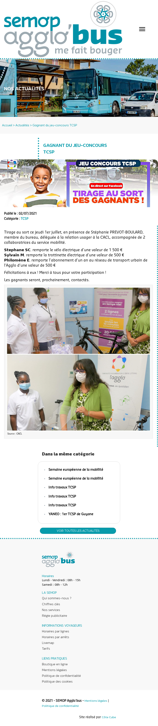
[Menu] (142, 29)
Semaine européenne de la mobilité (76, 469)
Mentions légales (96, 700)
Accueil (7, 125)
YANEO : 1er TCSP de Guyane (71, 514)
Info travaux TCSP (62, 487)
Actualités (22, 125)
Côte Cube (109, 717)
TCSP (24, 218)
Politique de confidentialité (60, 705)
